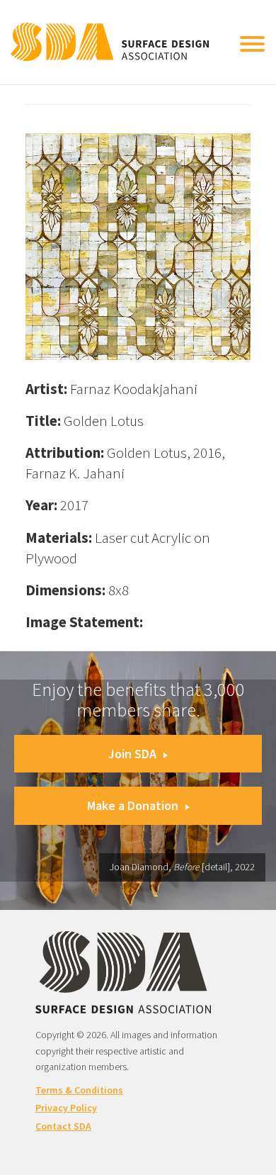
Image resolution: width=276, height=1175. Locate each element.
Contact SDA (63, 1126)
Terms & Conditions (79, 1090)
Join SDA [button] (132, 754)
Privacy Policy (66, 1107)
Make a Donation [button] (132, 805)
